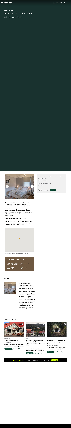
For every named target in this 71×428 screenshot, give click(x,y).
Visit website (44, 180)
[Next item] (32, 186)
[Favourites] (57, 2)
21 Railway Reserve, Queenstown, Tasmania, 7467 (18, 253)
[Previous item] (7, 186)
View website (8, 348)
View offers (54, 360)
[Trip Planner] (61, 2)
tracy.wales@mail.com (46, 183)
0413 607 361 (43, 178)
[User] (64, 2)
